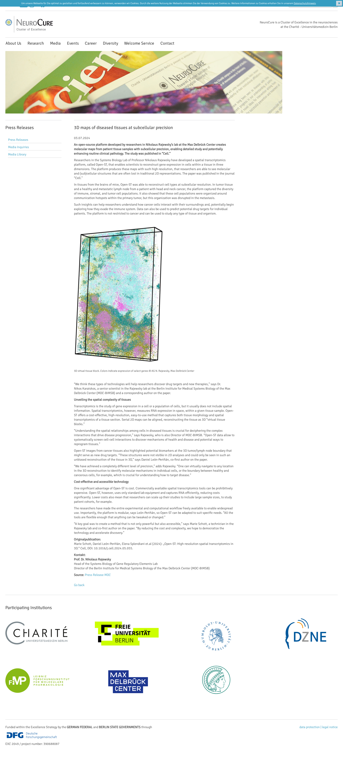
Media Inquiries (18, 147)
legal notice (330, 727)
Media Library (17, 154)
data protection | (310, 727)
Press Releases (18, 140)
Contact (167, 43)
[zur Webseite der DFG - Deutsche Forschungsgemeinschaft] (32, 739)
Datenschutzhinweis (305, 3)
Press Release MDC (98, 575)
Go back (79, 585)
